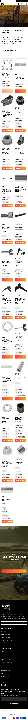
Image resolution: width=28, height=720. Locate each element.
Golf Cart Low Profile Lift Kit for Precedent (20, 78)
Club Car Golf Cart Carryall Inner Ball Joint (6, 228)
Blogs (2, 656)
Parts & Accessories (7, 643)
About (2, 651)
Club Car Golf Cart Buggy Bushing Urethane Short (6, 152)
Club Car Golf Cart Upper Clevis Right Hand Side (7, 114)
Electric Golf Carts (6, 640)
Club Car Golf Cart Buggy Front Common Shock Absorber (20, 227)
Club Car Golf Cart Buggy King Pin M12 (6, 263)
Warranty (3, 665)
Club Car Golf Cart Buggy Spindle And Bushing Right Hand (7, 300)
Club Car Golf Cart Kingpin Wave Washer (7, 341)
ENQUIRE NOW (14, 571)
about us (14, 623)
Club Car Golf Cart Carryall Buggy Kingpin (19, 337)
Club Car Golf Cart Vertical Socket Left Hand (20, 263)
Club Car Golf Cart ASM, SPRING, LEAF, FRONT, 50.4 (6, 190)
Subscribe (14, 703)
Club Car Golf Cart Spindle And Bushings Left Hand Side (20, 300)
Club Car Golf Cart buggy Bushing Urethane (19, 111)
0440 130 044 (5, 682)
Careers (3, 654)
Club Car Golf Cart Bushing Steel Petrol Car (7, 500)
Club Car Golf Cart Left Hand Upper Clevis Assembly (20, 152)
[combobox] (8, 1)
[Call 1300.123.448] (26, 4)
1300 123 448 (5, 676)
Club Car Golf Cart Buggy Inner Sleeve (20, 376)
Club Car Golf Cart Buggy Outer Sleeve (7, 379)
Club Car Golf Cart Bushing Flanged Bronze (19, 461)
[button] (18, 4)
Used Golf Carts (5, 634)
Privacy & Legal (5, 659)
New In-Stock (23, 55)
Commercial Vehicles (7, 637)
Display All (4, 55)
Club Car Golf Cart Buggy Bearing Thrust (6, 421)
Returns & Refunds (6, 662)
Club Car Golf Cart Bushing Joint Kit (6, 75)
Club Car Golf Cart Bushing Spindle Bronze (19, 418)
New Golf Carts (5, 632)
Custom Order (13, 55)
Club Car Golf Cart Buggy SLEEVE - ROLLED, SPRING (20, 189)
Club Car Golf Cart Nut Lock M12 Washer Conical (7, 464)
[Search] (14, 0)
